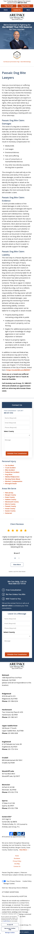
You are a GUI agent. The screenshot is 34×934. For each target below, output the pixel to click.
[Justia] (23, 834)
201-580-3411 (13, 717)
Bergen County (10, 495)
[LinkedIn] (19, 834)
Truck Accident (10, 468)
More (28, 10)
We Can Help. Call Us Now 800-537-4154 (17, 582)
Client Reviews (17, 524)
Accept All (10, 924)
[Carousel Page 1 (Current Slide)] (15, 558)
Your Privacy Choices (14, 881)
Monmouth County (12, 502)
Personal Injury (9, 461)
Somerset (8, 513)
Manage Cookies (9, 883)
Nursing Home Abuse (12, 479)
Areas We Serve (9, 488)
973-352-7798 (13, 808)
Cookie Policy (27, 881)
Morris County (10, 504)
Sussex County (10, 511)
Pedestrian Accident (12, 472)
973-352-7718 (13, 792)
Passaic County (10, 506)
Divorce (19, 888)
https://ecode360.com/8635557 (18, 370)
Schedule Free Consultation (17, 453)
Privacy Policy (17, 861)
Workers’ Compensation (13, 481)
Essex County (10, 497)
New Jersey (9, 493)
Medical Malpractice (12, 477)
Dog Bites (8, 474)
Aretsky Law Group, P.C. (23, 925)
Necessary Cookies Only (10, 929)
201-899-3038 (13, 733)
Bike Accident (10, 470)
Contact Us (17, 10)
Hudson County (10, 499)
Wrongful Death (11, 483)
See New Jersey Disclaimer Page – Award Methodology (17, 61)
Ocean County (10, 508)
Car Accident (9, 465)
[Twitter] (15, 834)
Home (6, 10)
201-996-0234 (13, 701)
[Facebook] (11, 834)
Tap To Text (25, 6)
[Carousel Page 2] (19, 558)
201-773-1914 (13, 749)
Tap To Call (9, 6)
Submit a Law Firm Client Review (17, 571)
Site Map (17, 864)
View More (17, 564)
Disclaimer (17, 858)
